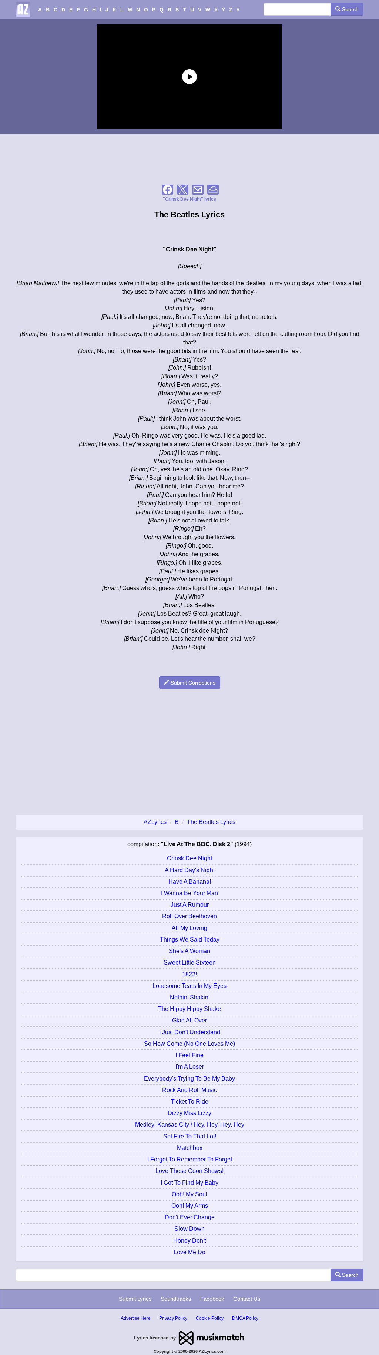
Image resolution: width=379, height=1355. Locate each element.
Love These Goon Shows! (189, 1171)
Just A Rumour (190, 904)
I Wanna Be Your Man (189, 893)
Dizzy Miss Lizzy (189, 1113)
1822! (189, 974)
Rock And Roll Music (189, 1090)
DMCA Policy (245, 1318)
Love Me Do (189, 1252)
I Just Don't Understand (189, 1032)
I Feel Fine (189, 1055)
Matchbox (189, 1148)
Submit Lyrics (135, 1299)
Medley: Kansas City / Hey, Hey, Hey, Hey (189, 1124)
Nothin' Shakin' (189, 997)
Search (350, 9)
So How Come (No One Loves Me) (189, 1044)
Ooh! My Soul (189, 1194)
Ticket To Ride (189, 1101)
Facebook (212, 1299)
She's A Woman (189, 951)
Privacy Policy (173, 1318)
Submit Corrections (192, 683)
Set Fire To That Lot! (189, 1136)
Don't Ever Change (190, 1217)
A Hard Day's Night (190, 870)
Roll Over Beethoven (189, 916)
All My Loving (189, 928)
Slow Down (189, 1229)
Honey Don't (189, 1240)
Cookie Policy (210, 1318)
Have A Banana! (189, 881)
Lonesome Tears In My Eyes (189, 986)
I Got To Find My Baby (189, 1183)
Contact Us (247, 1299)
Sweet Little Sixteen (190, 962)
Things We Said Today (189, 939)
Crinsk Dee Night (189, 858)
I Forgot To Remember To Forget (189, 1159)
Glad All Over (189, 1020)
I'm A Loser (189, 1067)
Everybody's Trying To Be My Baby (189, 1078)
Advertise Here (136, 1318)
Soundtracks (176, 1299)
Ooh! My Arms (189, 1206)
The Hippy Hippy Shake (189, 1009)
